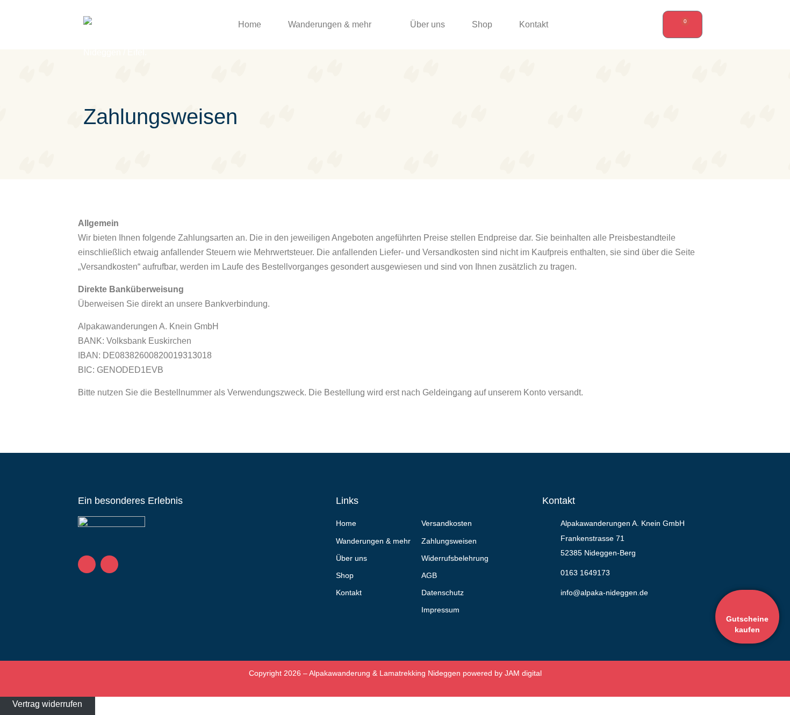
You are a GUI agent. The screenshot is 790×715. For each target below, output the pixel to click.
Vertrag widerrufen (47, 704)
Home (249, 24)
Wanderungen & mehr (329, 24)
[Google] (109, 564)
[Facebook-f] (87, 564)
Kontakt (533, 24)
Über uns (427, 24)
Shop (482, 24)
